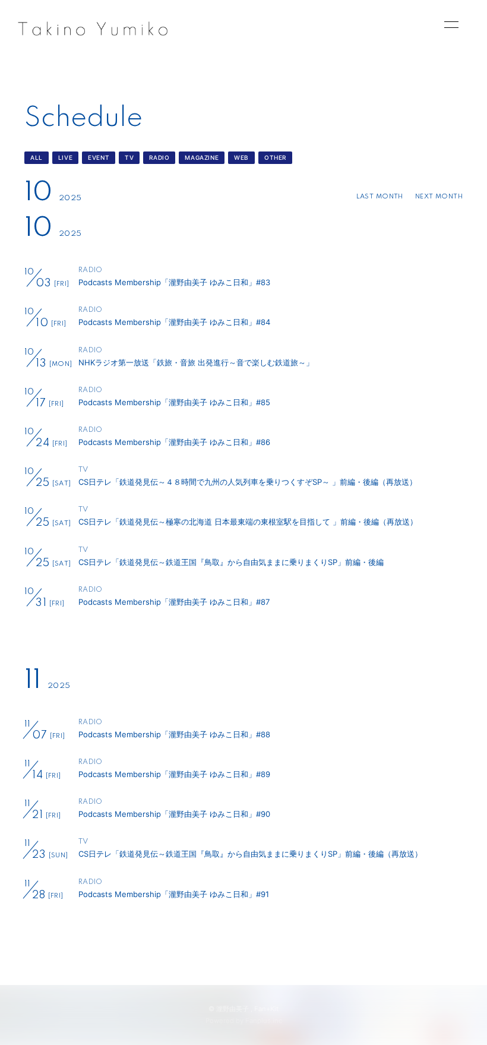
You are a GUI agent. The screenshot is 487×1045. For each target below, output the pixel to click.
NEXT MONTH (439, 196)
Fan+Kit (266, 1009)
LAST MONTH (379, 196)
